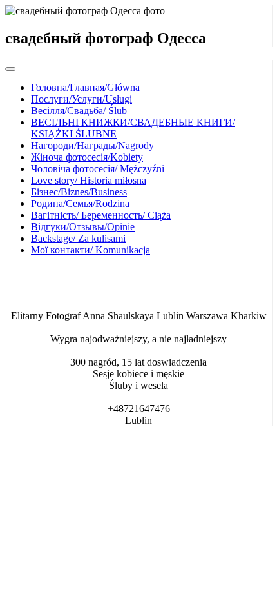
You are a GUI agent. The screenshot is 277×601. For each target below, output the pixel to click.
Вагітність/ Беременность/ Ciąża (101, 215)
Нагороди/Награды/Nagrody (92, 145)
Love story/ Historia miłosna (88, 180)
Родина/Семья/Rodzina (80, 203)
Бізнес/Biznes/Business (79, 191)
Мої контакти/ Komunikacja (90, 249)
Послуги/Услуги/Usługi (81, 99)
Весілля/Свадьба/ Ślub (79, 110)
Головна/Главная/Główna (85, 87)
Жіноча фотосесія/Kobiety (87, 157)
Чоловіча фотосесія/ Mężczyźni (97, 168)
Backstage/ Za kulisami (78, 238)
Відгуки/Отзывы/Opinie (83, 226)
